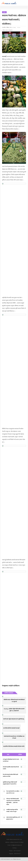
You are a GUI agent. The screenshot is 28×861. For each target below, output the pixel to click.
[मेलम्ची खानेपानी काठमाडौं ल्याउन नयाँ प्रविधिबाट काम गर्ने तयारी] (14, 733)
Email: (15, 845)
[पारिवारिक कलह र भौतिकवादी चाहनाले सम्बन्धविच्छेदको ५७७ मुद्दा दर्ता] (14, 696)
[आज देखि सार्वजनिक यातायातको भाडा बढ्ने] (14, 723)
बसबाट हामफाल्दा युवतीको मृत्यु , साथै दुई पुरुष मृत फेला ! (13, 818)
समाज (4, 12)
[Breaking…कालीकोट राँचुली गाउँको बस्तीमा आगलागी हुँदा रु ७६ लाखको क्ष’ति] (14, 705)
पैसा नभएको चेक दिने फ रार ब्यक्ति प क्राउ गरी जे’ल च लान (12, 792)
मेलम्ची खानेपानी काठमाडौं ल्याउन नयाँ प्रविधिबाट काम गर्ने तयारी (14, 737)
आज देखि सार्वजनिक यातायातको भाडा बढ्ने (11, 728)
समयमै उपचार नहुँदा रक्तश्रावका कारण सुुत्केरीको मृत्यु (13, 719)
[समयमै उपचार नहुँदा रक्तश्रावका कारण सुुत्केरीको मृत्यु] (14, 714)
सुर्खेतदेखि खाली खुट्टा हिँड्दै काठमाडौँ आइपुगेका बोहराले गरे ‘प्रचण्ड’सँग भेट (10, 783)
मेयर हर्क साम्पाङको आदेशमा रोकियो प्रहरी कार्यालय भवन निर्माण (10, 775)
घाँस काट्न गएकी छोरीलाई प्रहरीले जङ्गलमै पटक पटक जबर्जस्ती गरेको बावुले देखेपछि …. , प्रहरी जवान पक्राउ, (13, 801)
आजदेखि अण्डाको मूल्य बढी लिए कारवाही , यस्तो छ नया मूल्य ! (12, 810)
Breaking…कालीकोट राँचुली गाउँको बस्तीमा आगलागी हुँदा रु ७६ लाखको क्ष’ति (14, 710)
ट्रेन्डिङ (20, 754)
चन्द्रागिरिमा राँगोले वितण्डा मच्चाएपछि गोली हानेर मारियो (13, 746)
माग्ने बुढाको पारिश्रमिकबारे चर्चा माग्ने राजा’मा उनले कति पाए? (11, 760)
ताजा (8, 754)
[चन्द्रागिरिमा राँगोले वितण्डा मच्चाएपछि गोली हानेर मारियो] (14, 742)
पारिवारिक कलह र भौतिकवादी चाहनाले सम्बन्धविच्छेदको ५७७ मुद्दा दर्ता (14, 701)
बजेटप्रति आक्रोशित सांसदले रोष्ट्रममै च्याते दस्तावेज (11, 768)
